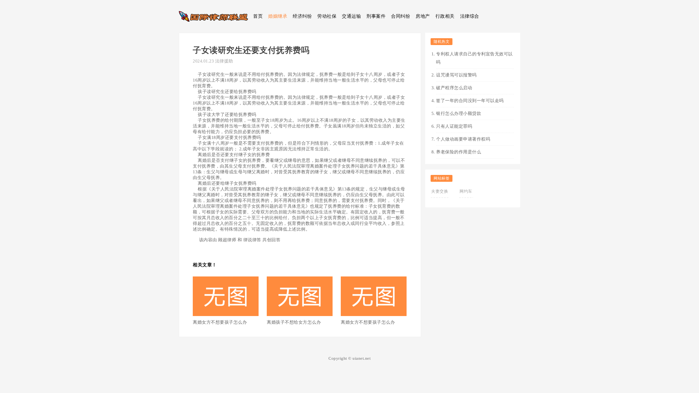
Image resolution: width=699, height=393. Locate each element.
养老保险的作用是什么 (458, 152)
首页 (258, 16)
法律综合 (469, 16)
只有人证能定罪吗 (454, 126)
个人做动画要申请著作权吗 (463, 139)
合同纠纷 (400, 16)
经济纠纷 (302, 16)
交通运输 (351, 16)
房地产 (423, 16)
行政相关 (445, 16)
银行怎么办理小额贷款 (458, 113)
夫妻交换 (439, 191)
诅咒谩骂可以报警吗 (456, 75)
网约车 (466, 191)
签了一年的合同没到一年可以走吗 (470, 100)
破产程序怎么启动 (454, 87)
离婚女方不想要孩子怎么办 (220, 322)
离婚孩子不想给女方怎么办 (294, 322)
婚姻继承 (277, 16)
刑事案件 (376, 16)
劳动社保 (326, 16)
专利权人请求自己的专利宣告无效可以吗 (474, 58)
